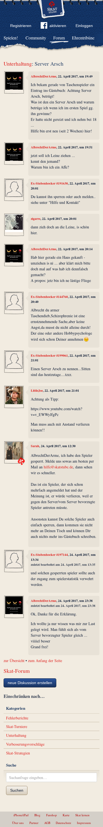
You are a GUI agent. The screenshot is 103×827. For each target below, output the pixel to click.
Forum (59, 38)
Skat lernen (82, 815)
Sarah (35, 446)
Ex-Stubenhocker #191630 (49, 183)
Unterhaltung (18, 63)
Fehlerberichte (17, 718)
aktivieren (57, 25)
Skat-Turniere (16, 726)
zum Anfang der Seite (45, 660)
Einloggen (84, 25)
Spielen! (11, 38)
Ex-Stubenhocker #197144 (49, 554)
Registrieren (20, 25)
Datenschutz (63, 823)
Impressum (84, 823)
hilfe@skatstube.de (58, 466)
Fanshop (51, 815)
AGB (47, 823)
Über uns (18, 823)
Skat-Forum (17, 670)
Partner (33, 823)
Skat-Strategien (18, 753)
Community (36, 38)
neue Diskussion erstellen (30, 683)
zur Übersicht (14, 660)
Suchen (16, 790)
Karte (66, 815)
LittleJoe (37, 390)
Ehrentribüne (83, 38)
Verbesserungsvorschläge (25, 744)
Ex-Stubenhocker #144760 (49, 296)
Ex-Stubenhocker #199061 (49, 355)
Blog (37, 815)
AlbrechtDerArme (43, 76)
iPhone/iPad (21, 815)
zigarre (35, 218)
